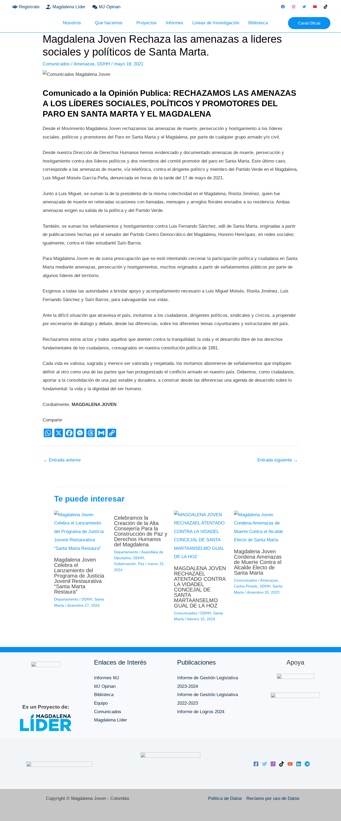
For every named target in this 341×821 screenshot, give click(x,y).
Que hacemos (109, 22)
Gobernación (125, 564)
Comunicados (56, 63)
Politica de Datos (225, 798)
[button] (280, 23)
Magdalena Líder (110, 720)
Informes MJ (106, 677)
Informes (174, 22)
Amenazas (84, 63)
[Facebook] (283, 7)
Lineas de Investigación (215, 22)
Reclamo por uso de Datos (272, 798)
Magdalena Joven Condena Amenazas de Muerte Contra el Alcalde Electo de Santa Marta (258, 562)
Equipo (101, 703)
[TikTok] (325, 7)
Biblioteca (258, 22)
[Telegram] (307, 764)
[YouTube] (315, 7)
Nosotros (72, 22)
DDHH (103, 63)
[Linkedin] (298, 764)
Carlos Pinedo (246, 586)
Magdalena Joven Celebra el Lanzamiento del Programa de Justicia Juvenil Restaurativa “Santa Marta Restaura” (79, 576)
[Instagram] (293, 7)
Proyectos (146, 22)
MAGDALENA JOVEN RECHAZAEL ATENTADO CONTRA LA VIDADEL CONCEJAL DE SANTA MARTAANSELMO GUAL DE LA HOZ (200, 587)
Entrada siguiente (277, 460)
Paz (141, 564)
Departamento (66, 599)
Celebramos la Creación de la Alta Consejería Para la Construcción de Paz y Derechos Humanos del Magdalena (140, 531)
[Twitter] (304, 7)
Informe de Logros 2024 (200, 711)
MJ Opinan (105, 686)
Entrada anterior (62, 460)
